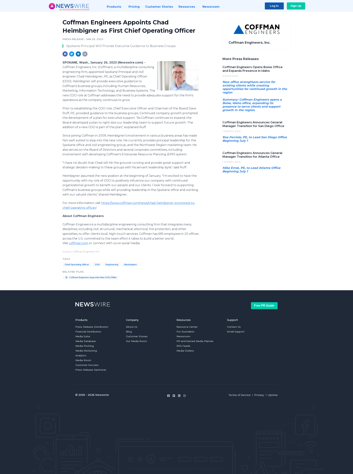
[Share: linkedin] (78, 54)
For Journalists (185, 331)
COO (97, 264)
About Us (131, 326)
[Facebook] (168, 395)
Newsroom (183, 336)
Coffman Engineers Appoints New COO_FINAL (93, 277)
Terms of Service (239, 395)
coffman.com (78, 243)
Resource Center (187, 326)
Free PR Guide (264, 305)
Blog (129, 331)
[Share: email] (85, 54)
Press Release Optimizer (90, 369)
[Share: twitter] (72, 54)
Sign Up (295, 6)
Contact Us (234, 326)
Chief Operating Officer (77, 264)
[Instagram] (184, 395)
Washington (130, 264)
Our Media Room (136, 341)
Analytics (80, 355)
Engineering (112, 264)
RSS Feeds (183, 345)
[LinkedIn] (179, 395)
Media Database (85, 341)
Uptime (273, 395)
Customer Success (87, 364)
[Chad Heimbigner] (178, 75)
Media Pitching (84, 345)
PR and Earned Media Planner (194, 341)
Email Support (236, 331)
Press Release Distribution (91, 326)
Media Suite (82, 336)
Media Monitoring (86, 350)
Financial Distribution (88, 331)
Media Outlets (185, 350)
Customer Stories (137, 336)
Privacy (259, 395)
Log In (274, 6)
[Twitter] (174, 395)
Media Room (83, 360)
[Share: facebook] (65, 54)
